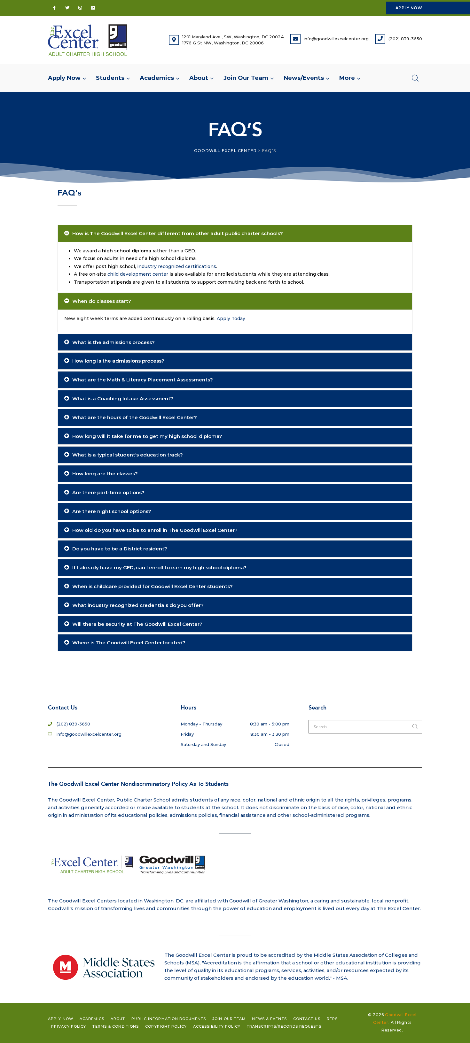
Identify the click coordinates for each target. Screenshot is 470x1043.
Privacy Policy (68, 1026)
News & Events (269, 1018)
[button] (347, 78)
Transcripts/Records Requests (284, 1026)
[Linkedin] (92, 8)
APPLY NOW (409, 7)
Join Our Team (229, 1018)
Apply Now (60, 1018)
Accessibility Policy (216, 1026)
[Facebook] (54, 8)
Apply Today (231, 318)
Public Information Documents (168, 1018)
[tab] (235, 233)
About (118, 1018)
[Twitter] (67, 8)
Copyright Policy (166, 1026)
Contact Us (306, 1018)
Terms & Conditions (115, 1026)
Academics (92, 1018)
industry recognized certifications (176, 266)
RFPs (332, 1018)
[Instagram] (80, 8)
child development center (137, 274)
